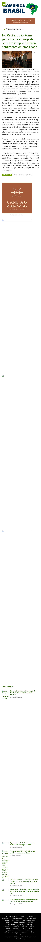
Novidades (28, 930)
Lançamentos (10, 930)
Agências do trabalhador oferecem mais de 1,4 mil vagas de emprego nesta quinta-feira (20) (24, 891)
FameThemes (20, 939)
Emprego (19, 934)
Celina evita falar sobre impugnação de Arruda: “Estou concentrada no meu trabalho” (23, 693)
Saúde (31, 916)
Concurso (24, 932)
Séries (32, 926)
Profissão (15, 932)
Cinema (21, 924)
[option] (21, 29)
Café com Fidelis (31, 918)
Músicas (24, 926)
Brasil (15, 175)
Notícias (29, 175)
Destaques (22, 175)
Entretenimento (10, 924)
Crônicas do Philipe (28, 920)
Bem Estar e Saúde (11, 916)
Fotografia (15, 926)
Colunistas (5, 918)
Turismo (7, 928)
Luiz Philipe (15, 920)
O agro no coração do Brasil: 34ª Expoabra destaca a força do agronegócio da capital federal (24, 881)
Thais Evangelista (19, 922)
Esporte (22, 916)
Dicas (32, 932)
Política (6, 932)
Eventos (6, 926)
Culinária (30, 924)
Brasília (31, 928)
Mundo (20, 930)
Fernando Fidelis (17, 918)
